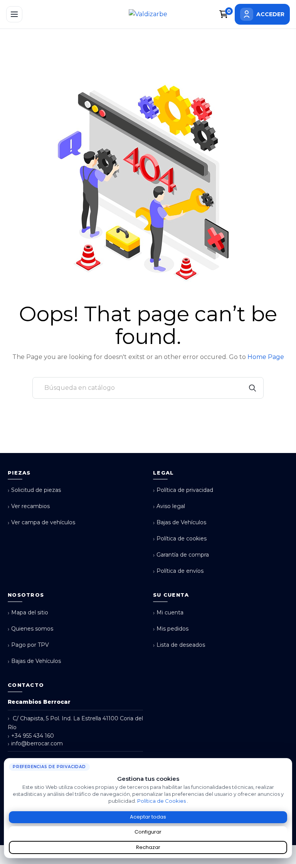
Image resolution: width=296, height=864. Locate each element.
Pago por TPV (28, 645)
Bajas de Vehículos (179, 522)
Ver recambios (29, 506)
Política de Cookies (162, 801)
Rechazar (148, 847)
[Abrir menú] (14, 14)
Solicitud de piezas (34, 490)
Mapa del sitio (28, 612)
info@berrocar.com (35, 743)
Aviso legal (169, 506)
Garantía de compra (181, 555)
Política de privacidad (183, 490)
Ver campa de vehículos (41, 522)
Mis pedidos (170, 628)
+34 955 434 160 (31, 736)
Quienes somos (30, 628)
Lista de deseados (179, 645)
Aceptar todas (148, 816)
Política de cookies (180, 538)
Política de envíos (178, 571)
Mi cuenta (168, 612)
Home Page (265, 357)
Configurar (148, 831)
